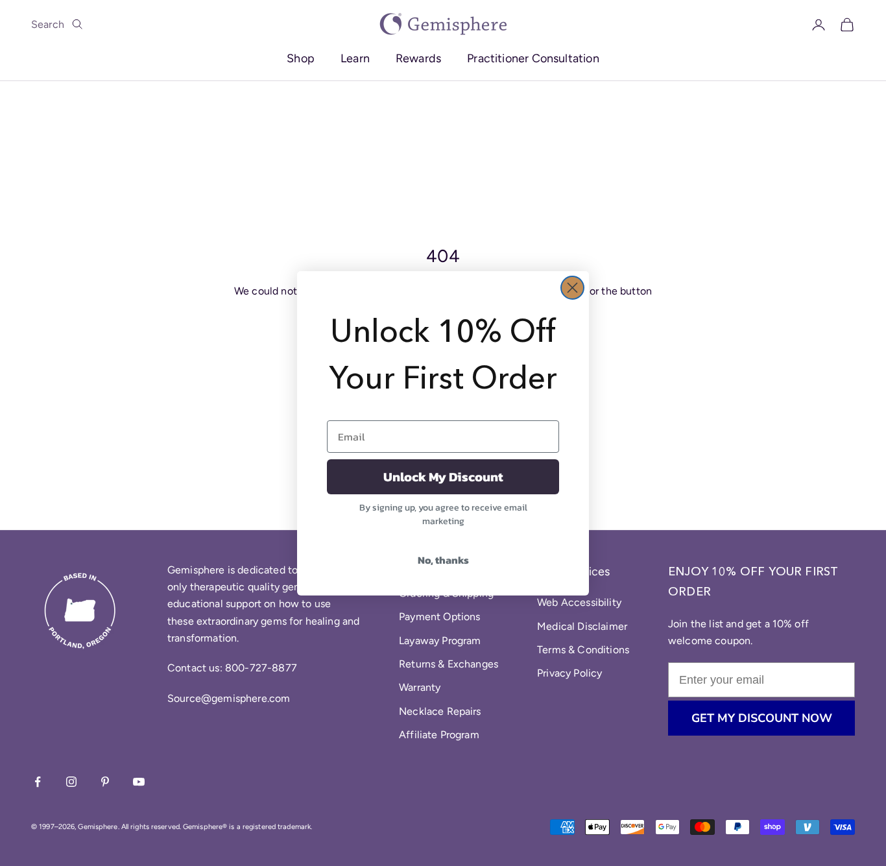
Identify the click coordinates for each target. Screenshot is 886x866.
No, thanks (443, 560)
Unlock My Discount (443, 477)
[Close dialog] (572, 287)
